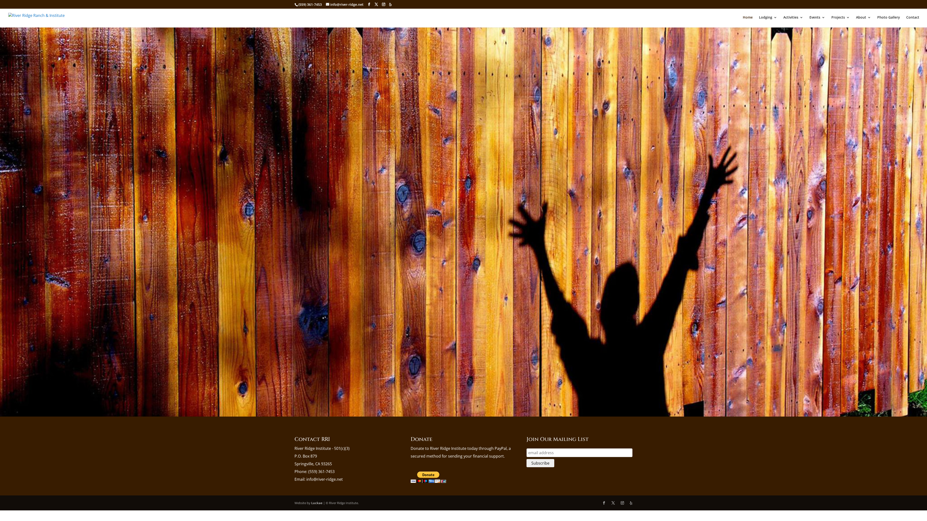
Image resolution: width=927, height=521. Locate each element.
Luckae (317, 503)
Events (814, 18)
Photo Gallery (888, 18)
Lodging (765, 18)
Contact (912, 18)
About (861, 18)
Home (748, 18)
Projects (838, 18)
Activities (790, 18)
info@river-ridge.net (324, 479)
